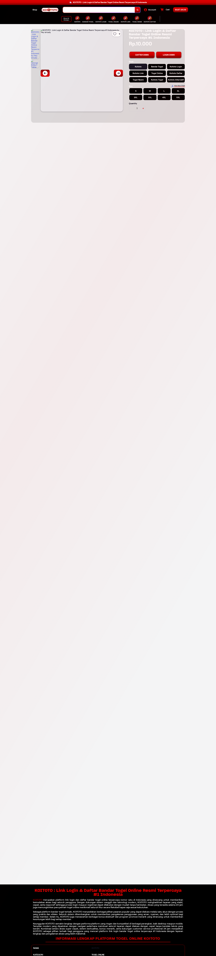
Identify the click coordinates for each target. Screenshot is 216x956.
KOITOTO (37, 900)
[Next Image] (118, 73)
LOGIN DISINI (169, 55)
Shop (34, 10)
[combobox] (99, 10)
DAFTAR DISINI (142, 55)
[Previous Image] (45, 73)
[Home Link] (50, 9)
